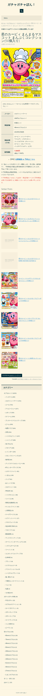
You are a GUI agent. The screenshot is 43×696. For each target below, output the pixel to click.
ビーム (7, 424)
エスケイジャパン (11, 471)
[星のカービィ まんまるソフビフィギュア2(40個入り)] (21, 309)
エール (7, 405)
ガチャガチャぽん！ (21, 4)
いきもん (8, 475)
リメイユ (8, 499)
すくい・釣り (8, 678)
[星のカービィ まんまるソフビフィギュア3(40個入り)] (21, 348)
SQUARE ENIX (10, 526)
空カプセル (7, 631)
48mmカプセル (10, 643)
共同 (6, 432)
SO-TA (7, 444)
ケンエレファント (11, 506)
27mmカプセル (10, 670)
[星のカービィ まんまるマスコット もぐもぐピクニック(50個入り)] (21, 249)
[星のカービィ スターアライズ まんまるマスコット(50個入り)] (21, 328)
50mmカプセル (10, 647)
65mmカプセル (10, 635)
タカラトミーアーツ (15, 375)
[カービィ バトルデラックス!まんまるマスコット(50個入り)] (21, 289)
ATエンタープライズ (11, 467)
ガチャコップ (9, 616)
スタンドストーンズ (11, 455)
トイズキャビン (10, 495)
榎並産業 (8, 534)
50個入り (26, 379)
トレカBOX (8, 624)
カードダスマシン (11, 608)
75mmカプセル (10, 639)
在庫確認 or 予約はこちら (25, 159)
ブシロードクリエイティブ (13, 420)
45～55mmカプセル (35, 379)
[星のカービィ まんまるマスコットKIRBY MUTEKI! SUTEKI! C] (21, 269)
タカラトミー (9, 487)
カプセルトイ (8, 393)
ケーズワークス (10, 514)
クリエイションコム (11, 569)
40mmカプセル (10, 667)
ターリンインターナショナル (14, 542)
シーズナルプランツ (11, 573)
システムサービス (11, 546)
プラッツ (8, 561)
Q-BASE (8, 557)
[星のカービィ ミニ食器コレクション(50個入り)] (21, 368)
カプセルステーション (12, 604)
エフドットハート (11, 518)
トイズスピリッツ (11, 436)
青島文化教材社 (10, 502)
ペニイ (7, 585)
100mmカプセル (10, 659)
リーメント (8, 549)
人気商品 (8, 510)
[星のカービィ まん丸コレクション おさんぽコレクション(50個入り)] (21, 229)
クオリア (8, 448)
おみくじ (7, 682)
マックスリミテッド (11, 538)
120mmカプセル (10, 655)
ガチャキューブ (10, 612)
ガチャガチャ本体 (9, 596)
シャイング (8, 440)
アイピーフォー (10, 409)
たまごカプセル (10, 674)
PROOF (7, 491)
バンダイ (8, 397)
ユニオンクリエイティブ (13, 553)
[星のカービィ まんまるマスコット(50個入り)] (21, 209)
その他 (7, 593)
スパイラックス (10, 620)
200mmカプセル (10, 651)
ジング (7, 479)
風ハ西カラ (8, 577)
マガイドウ (8, 530)
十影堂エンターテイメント (13, 581)
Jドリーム (8, 416)
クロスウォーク (10, 522)
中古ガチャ (8, 600)
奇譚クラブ (8, 428)
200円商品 (20, 379)
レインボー (8, 452)
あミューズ (8, 483)
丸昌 (6, 589)
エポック (8, 412)
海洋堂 (7, 459)
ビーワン (8, 628)
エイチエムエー (10, 565)
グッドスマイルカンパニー (13, 463)
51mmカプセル (10, 663)
